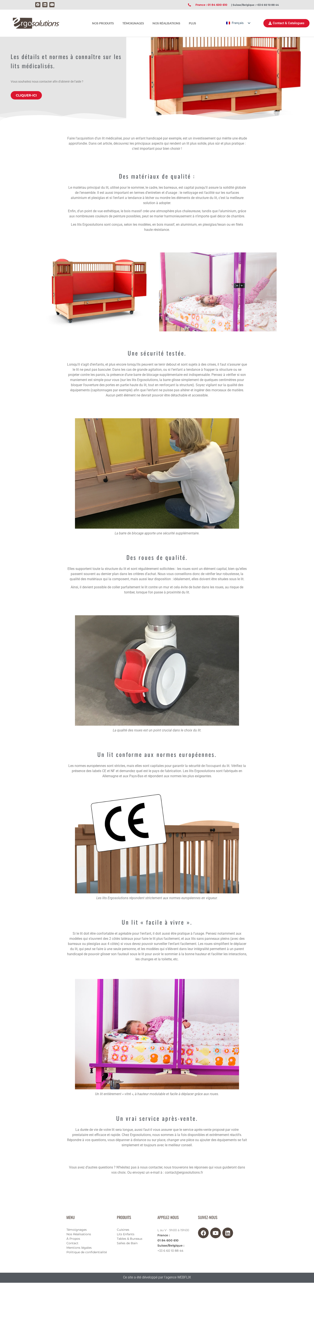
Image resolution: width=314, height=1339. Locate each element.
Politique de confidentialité (86, 1252)
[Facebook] (37, 4)
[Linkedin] (44, 4)
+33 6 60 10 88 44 (170, 1251)
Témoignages (76, 1230)
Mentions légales (79, 1248)
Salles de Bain (127, 1243)
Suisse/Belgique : (170, 1245)
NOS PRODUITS (103, 23)
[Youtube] (51, 4)
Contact (72, 1243)
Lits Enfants (125, 1234)
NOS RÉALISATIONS (166, 23)
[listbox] (238, 23)
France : (163, 1235)
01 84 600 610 (168, 1240)
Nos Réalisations (78, 1234)
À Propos (73, 1239)
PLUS (192, 23)
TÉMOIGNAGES (133, 23)
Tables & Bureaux (129, 1239)
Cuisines (123, 1230)
